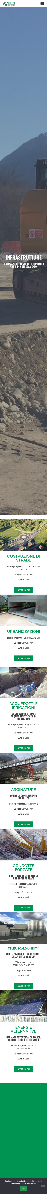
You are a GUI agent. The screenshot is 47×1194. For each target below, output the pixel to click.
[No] (43, 1186)
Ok (23, 1188)
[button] (42, 3)
